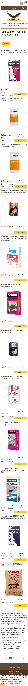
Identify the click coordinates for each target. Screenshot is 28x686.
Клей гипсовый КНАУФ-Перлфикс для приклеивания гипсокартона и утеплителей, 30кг (14, 238)
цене (4, 46)
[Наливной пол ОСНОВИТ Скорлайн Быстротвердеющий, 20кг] (14, 489)
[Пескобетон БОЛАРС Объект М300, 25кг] (14, 582)
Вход (3, 3)
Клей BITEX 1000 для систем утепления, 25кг (11, 100)
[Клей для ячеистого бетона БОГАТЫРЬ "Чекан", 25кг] (14, 395)
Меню (14, 8)
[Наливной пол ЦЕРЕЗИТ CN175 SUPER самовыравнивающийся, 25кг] (14, 536)
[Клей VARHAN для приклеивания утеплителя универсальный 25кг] (14, 209)
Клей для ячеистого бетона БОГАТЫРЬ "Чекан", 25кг (11, 377)
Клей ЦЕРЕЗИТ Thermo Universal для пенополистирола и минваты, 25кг (14, 52)
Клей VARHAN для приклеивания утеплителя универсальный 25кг (13, 192)
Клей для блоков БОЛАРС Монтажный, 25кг (10, 285)
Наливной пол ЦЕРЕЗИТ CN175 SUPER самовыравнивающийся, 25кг (13, 518)
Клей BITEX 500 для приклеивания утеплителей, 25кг (14, 146)
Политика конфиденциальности (14, 673)
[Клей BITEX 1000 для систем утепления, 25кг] (14, 117)
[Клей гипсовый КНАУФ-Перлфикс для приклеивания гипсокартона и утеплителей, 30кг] (14, 257)
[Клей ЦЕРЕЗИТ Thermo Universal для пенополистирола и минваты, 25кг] (14, 71)
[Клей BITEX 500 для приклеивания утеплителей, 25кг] (14, 163)
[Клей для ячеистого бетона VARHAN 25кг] (14, 349)
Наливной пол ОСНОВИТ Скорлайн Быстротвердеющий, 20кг (12, 470)
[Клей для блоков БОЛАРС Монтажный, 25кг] (14, 303)
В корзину (20, 94)
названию (6, 43)
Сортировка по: (3, 41)
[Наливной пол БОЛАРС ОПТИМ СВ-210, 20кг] (14, 441)
